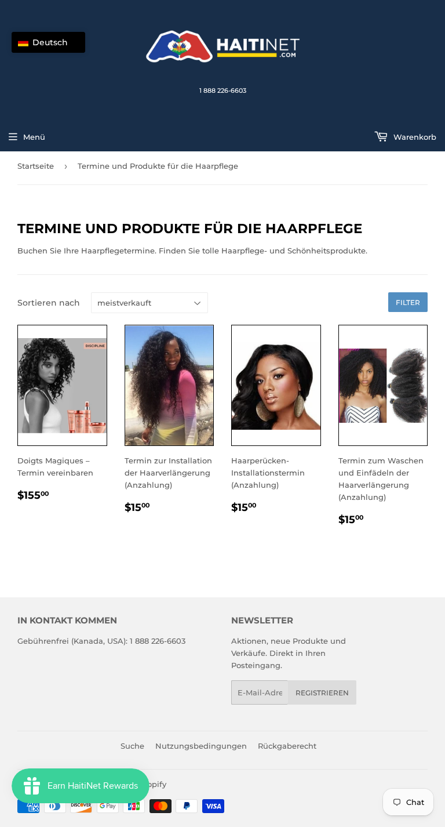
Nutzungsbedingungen (201, 745)
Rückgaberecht (287, 745)
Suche (132, 745)
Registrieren (322, 692)
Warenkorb (413, 137)
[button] (48, 42)
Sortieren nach (48, 303)
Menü (34, 137)
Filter (408, 302)
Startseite (35, 166)
